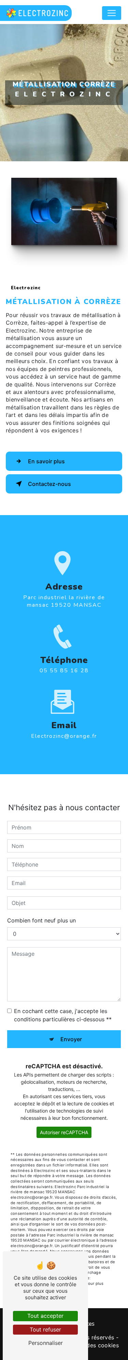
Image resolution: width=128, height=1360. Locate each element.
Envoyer (71, 1039)
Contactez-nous (49, 483)
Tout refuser (45, 1329)
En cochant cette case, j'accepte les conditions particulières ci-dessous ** (63, 1015)
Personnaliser (45, 1342)
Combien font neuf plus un (41, 920)
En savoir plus (46, 461)
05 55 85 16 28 (64, 670)
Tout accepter (45, 1315)
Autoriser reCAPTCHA (64, 1132)
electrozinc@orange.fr (64, 736)
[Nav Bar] (111, 13)
